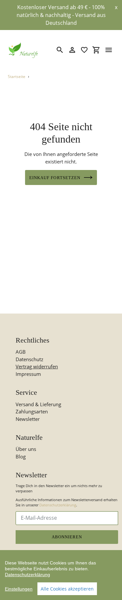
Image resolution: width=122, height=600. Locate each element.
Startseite (16, 76)
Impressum (28, 374)
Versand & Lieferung (38, 404)
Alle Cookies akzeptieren (67, 589)
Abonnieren (67, 536)
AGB (21, 351)
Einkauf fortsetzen (54, 177)
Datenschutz (29, 359)
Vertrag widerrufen (37, 366)
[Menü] (108, 50)
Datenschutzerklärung (57, 504)
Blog (21, 456)
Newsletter (28, 419)
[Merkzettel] (84, 50)
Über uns (26, 449)
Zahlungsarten (32, 411)
